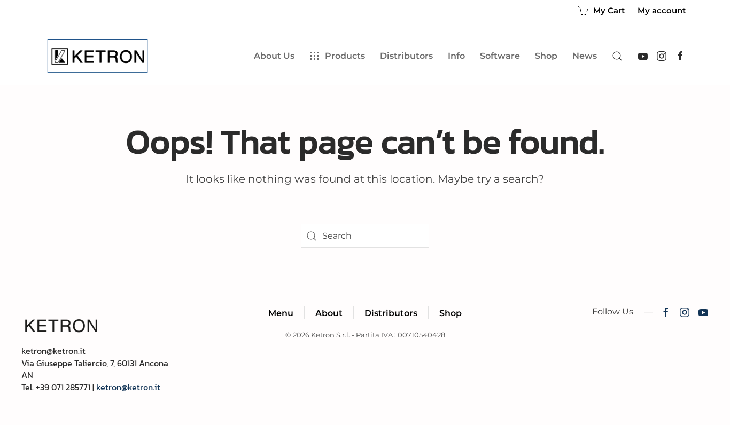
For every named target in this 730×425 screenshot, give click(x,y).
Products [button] (345, 56)
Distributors (390, 313)
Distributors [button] (406, 56)
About (329, 313)
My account (662, 10)
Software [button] (500, 56)
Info (456, 56)
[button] (617, 56)
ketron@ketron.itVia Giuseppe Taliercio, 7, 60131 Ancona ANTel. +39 (94, 368)
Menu (280, 313)
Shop (546, 56)
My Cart (609, 10)
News (584, 56)
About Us (274, 56)
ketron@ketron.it (128, 387)
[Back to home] (99, 56)
